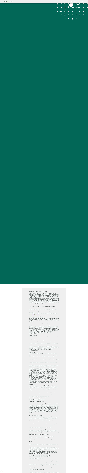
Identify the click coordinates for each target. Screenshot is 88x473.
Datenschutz (82, 1)
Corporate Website (74, 1)
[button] (1, 471)
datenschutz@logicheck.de (33, 314)
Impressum (78, 1)
